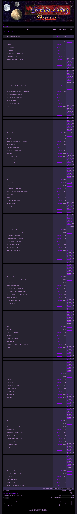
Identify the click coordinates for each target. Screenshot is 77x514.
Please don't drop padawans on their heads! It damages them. (18, 191)
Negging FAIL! (9, 476)
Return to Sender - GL (8, 31)
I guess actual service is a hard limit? (13, 385)
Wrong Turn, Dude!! (10, 273)
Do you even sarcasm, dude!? (12, 367)
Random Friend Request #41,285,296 (13, 100)
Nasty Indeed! (9, 62)
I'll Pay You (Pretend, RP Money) (12, 156)
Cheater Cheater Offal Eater (12, 441)
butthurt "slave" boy (10, 429)
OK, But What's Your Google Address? (14, 112)
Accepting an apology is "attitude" (13, 303)
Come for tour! (9, 320)
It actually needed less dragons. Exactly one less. (15, 226)
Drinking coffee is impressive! (12, 326)
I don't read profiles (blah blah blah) (13, 464)
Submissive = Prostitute (11, 203)
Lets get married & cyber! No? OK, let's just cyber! (15, 59)
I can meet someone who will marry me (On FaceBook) (16, 279)
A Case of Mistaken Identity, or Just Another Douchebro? (17, 467)
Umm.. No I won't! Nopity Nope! (12, 126)
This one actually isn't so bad (12, 173)
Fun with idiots (9, 335)
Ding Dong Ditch (10, 397)
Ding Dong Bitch (10, 153)
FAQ (4, 22)
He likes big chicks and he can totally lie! (14, 417)
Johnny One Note (10, 447)
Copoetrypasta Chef (10, 282)
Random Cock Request (11, 435)
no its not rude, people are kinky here (13, 250)
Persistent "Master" (10, 276)
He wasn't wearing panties (11, 400)
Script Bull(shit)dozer (10, 220)
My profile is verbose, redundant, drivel (14, 241)
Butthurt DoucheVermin (11, 144)
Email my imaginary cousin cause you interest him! (16, 238)
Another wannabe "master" (12, 450)
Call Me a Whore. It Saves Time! (12, 461)
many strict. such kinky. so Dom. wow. (13, 229)
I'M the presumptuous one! (11, 317)
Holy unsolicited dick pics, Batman (13, 147)
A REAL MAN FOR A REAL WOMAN (13, 200)
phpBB (35, 509)
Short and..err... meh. (11, 391)
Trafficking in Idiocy (10, 129)
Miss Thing (9, 376)
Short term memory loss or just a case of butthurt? (15, 270)
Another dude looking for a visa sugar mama (15, 329)
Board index (5, 493)
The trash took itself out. (11, 132)
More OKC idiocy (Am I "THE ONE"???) (14, 297)
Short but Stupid (10, 194)
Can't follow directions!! (11, 350)
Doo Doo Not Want (10, 47)
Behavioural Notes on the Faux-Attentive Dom (15, 53)
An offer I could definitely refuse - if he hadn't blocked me (17, 141)
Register (72, 22)
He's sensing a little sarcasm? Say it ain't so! (14, 223)
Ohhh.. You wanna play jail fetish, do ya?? (14, 470)
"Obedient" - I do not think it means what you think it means (17, 344)
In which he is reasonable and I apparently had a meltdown (17, 85)
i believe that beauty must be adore (13, 414)
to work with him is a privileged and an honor (15, 432)
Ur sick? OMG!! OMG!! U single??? (13, 332)
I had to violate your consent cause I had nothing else (16, 135)
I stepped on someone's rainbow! (13, 479)
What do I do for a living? (11, 482)
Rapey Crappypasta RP (11, 212)
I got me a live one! (10, 185)
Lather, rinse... (9, 379)
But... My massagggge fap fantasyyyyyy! (14, 370)
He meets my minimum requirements (13, 300)
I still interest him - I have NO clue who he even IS (15, 256)
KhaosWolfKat (59, 36)
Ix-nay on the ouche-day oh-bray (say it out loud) (15, 88)
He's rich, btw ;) (9, 347)
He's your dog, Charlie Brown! (12, 182)
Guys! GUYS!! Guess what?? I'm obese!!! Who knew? (16, 356)
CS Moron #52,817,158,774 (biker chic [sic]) (14, 438)
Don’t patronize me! (10, 109)
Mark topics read (6, 490)
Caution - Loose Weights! (11, 159)
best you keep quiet (10, 341)
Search (6, 22)
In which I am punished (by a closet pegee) (14, 285)
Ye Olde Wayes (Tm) (10, 206)
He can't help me (10, 41)
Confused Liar (9, 423)
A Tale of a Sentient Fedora (12, 56)
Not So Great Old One (11, 209)
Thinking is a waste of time (11, 353)
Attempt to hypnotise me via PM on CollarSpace (15, 485)
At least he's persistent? (11, 403)
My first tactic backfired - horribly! (12, 247)
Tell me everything (10, 382)
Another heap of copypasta (12, 444)
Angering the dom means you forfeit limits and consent (16, 426)
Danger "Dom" (9, 79)
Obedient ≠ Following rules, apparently (13, 388)
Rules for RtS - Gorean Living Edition (13, 36)
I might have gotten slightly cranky (13, 364)
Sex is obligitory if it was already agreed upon (15, 306)
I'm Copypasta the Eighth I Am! (12, 162)
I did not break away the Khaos (12, 259)
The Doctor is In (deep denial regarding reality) (15, 232)
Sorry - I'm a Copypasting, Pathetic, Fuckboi (14, 103)
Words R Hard (9, 106)
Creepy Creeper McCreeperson (12, 76)
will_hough (46, 510)
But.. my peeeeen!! (10, 394)
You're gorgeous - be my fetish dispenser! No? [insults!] (16, 291)
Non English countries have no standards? (14, 97)
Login (69, 22)
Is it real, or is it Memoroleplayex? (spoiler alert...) (15, 150)
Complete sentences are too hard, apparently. (15, 323)
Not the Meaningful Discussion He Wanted (14, 94)
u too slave (9, 373)
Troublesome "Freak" (10, 115)
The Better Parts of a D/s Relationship (13, 235)
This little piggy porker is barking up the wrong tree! (16, 179)
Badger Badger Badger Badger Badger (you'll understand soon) (18, 91)
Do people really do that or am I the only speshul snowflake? (17, 294)
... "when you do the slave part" (12, 338)
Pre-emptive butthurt (10, 420)
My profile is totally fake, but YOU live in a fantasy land (16, 288)
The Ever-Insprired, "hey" (11, 50)
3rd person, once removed (11, 176)
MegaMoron (9, 44)
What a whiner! (9, 138)
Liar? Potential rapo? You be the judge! (14, 188)
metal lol (8, 197)
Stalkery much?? (10, 82)
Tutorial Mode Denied (11, 65)
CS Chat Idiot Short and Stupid (12, 253)
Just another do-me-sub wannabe (13, 244)
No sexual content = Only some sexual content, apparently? (17, 473)
